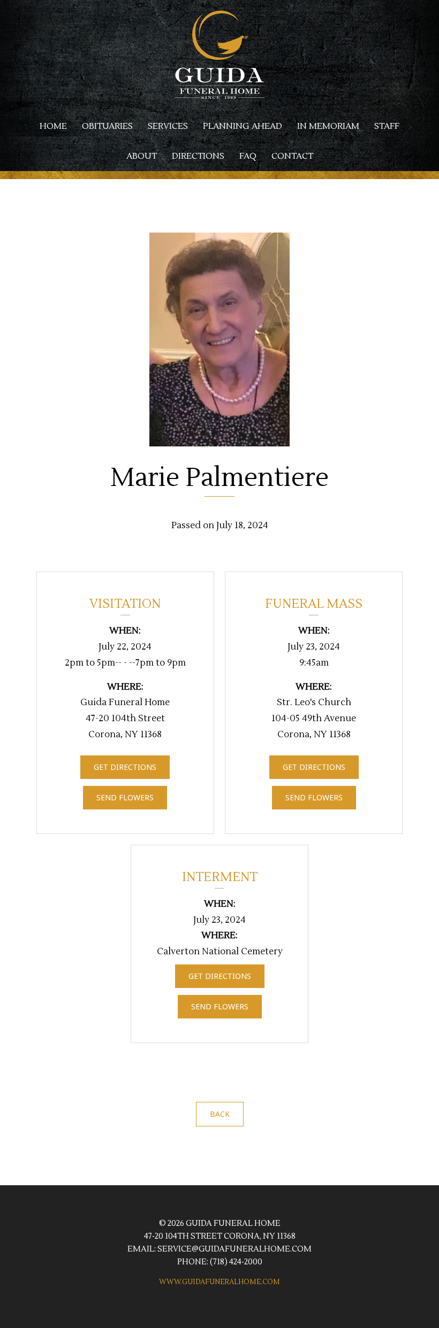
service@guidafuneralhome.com (234, 1249)
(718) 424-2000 (236, 1262)
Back (220, 1114)
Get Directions (125, 767)
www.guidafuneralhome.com (219, 1282)
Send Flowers (125, 797)
